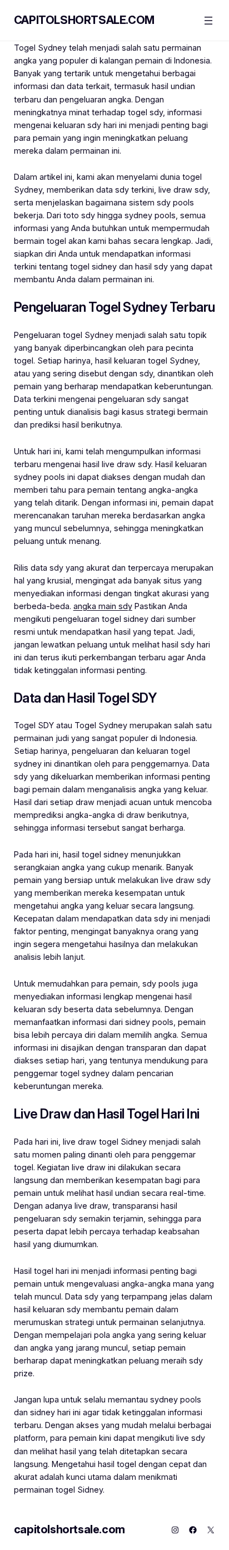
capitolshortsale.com (84, 20)
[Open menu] (208, 20)
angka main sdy (102, 606)
